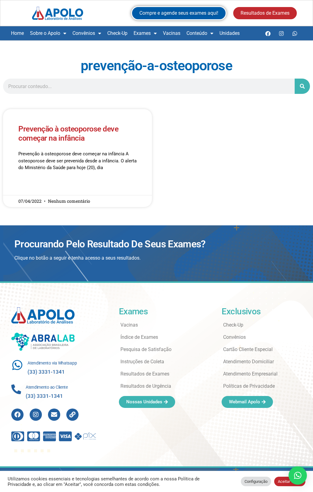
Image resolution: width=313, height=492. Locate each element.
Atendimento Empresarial (250, 374)
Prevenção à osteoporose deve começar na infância (68, 133)
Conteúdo (196, 33)
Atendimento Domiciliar (248, 361)
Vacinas (171, 33)
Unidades (229, 33)
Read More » (30, 185)
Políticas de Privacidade (249, 386)
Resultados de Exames (144, 374)
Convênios (83, 33)
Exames (142, 33)
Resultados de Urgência (145, 386)
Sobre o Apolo (45, 33)
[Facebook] (268, 33)
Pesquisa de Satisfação (145, 349)
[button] (298, 475)
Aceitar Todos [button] (290, 481)
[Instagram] (281, 33)
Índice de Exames (139, 337)
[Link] (72, 415)
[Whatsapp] (294, 33)
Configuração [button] (256, 481)
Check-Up (117, 33)
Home (17, 33)
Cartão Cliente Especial (248, 349)
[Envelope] (54, 415)
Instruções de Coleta (142, 361)
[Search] (302, 86)
